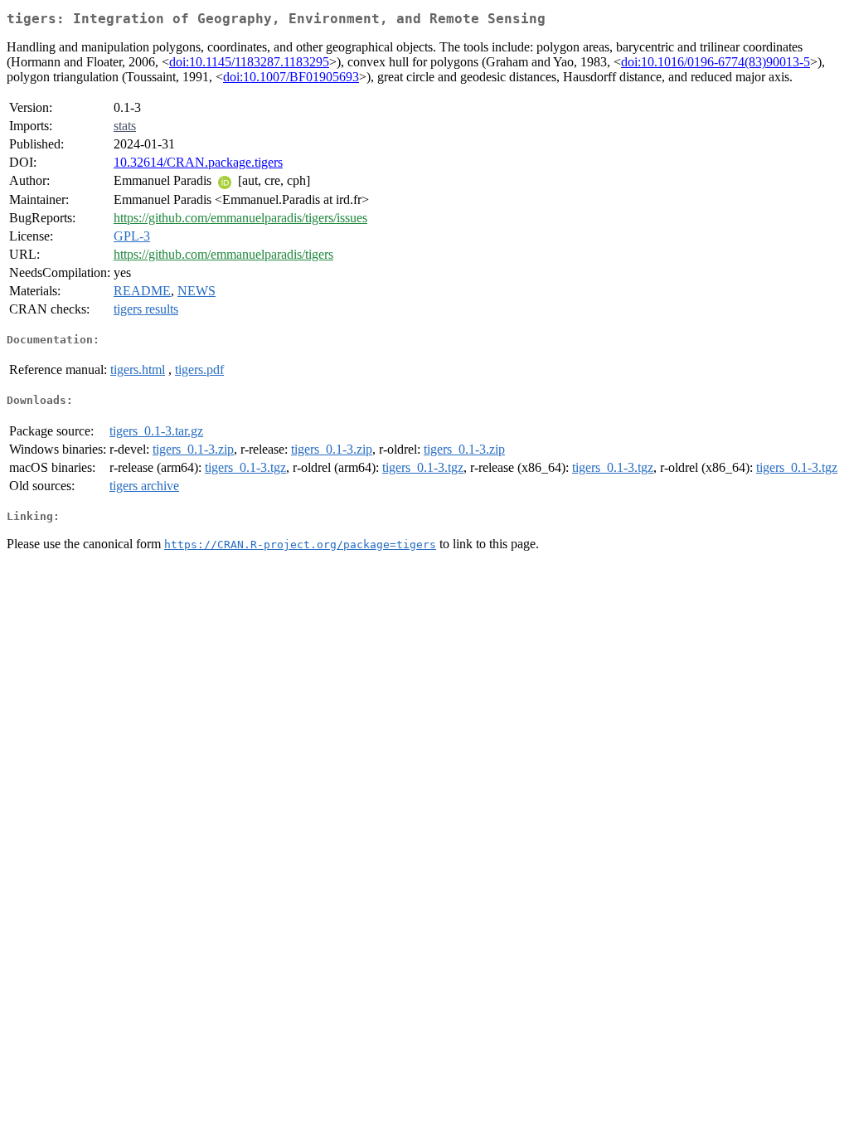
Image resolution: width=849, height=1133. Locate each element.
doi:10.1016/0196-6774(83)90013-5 (715, 62)
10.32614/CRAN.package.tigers (198, 162)
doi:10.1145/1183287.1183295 (249, 62)
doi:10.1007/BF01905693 (291, 77)
